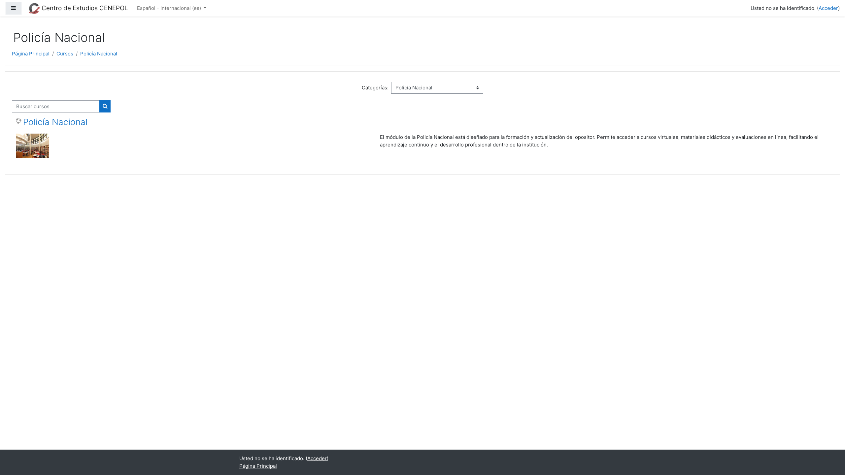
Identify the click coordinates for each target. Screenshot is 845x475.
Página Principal (31, 53)
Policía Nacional (98, 53)
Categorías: (375, 87)
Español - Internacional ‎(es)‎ (169, 8)
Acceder (828, 8)
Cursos (64, 53)
